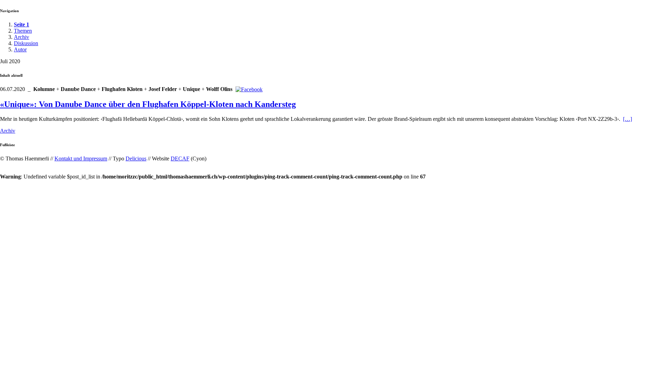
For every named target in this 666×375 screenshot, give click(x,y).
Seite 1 (21, 24)
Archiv (21, 37)
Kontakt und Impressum (80, 158)
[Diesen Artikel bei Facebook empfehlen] (249, 89)
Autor (20, 49)
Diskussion (26, 43)
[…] (627, 119)
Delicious (136, 158)
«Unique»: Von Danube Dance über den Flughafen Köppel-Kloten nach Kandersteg (148, 104)
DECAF (180, 158)
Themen (23, 31)
